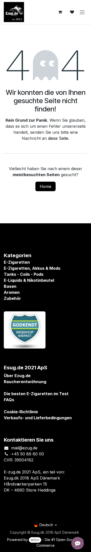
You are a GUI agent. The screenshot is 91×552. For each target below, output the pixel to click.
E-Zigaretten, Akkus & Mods (32, 268)
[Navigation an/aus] (82, 12)
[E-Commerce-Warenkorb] (60, 12)
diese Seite (58, 138)
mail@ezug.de (24, 447)
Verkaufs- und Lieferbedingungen (38, 417)
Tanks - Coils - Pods (23, 274)
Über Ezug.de (17, 375)
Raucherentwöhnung (25, 381)
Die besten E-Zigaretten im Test (36, 393)
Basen (10, 286)
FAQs (9, 399)
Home (45, 186)
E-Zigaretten (17, 262)
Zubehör (12, 298)
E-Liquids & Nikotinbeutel (29, 280)
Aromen (12, 292)
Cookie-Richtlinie (21, 411)
